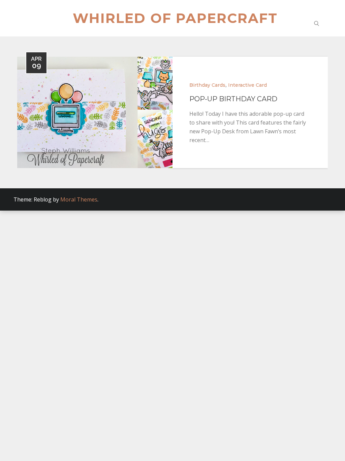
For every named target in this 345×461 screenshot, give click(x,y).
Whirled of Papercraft (175, 18)
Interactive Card (247, 85)
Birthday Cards (207, 85)
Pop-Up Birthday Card (233, 99)
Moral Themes (78, 199)
